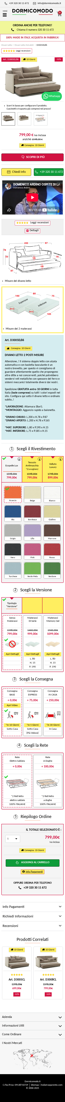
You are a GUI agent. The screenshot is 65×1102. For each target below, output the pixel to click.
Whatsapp (54, 96)
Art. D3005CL (17, 979)
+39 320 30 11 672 (35, 887)
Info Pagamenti (34, 871)
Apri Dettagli (12, 654)
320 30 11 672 (46, 30)
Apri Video (12, 705)
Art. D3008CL (48, 979)
